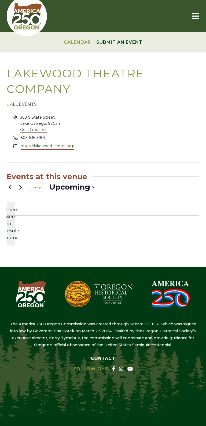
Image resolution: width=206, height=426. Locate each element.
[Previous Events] (10, 187)
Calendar (77, 42)
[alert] (11, 224)
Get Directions (33, 129)
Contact (103, 358)
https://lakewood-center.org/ (47, 146)
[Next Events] (20, 187)
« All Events (22, 104)
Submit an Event (119, 42)
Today (36, 187)
